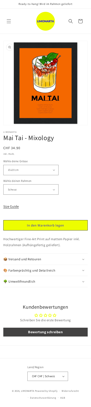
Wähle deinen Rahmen (17, 181)
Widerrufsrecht (70, 390)
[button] (9, 21)
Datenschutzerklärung (43, 397)
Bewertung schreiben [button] (45, 332)
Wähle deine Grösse (15, 161)
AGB (62, 397)
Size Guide (11, 206)
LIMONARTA (27, 390)
